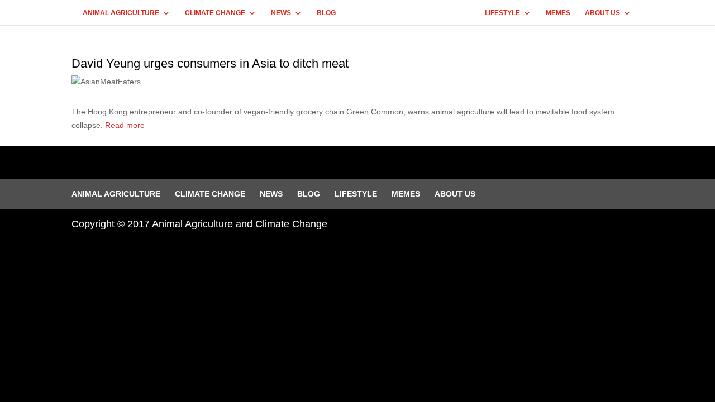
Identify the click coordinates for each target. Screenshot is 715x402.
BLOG (326, 13)
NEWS (281, 13)
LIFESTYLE (502, 13)
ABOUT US (602, 13)
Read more (125, 125)
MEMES (558, 13)
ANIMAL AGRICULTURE (121, 13)
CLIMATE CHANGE (215, 13)
